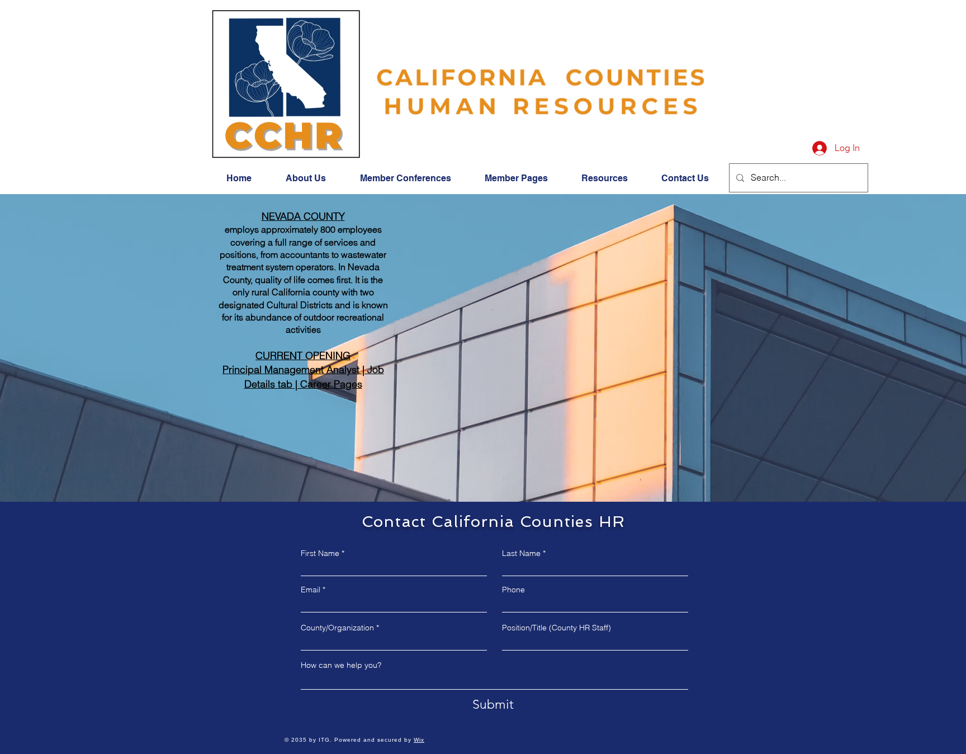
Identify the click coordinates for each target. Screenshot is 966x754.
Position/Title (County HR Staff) (556, 628)
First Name (320, 553)
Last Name (521, 553)
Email (310, 589)
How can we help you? (341, 665)
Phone (513, 589)
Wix (419, 740)
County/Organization (337, 628)
